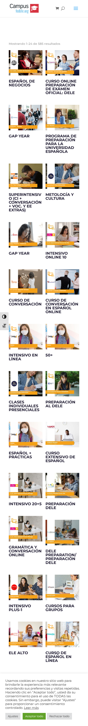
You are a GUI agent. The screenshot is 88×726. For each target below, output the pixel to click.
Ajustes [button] (13, 716)
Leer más (31, 708)
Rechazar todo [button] (59, 716)
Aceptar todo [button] (34, 716)
